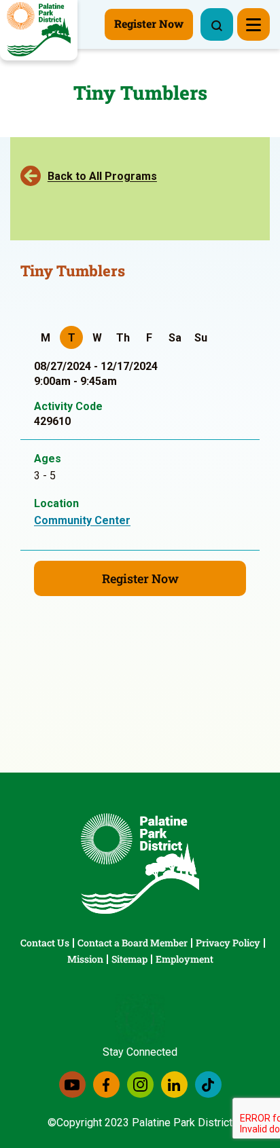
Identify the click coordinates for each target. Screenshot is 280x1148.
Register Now (140, 578)
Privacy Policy (228, 942)
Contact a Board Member (132, 942)
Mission (85, 958)
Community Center (82, 520)
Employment (184, 958)
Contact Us (44, 942)
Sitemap (129, 958)
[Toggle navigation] (253, 24)
